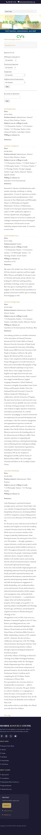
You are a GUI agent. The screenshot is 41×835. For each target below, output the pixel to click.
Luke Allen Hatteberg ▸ (11, 471)
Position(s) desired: (11, 64)
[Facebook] (1, 736)
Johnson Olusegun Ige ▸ (12, 302)
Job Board (4, 757)
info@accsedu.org (8, 810)
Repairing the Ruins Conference (10, 782)
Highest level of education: (14, 79)
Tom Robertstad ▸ (10, 109)
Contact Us (7, 805)
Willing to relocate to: (12, 57)
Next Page (7, 715)
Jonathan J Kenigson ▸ (11, 146)
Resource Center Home (7, 746)
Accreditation (5, 778)
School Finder (5, 760)
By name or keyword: (12, 94)
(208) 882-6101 (7, 815)
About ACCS (5, 774)
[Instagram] (6, 736)
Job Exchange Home (12, 39)
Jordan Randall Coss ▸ (11, 235)
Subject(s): (8, 72)
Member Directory (6, 789)
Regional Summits (6, 785)
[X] (11, 736)
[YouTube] (15, 736)
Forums (3, 753)
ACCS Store (4, 764)
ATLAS (3, 749)
